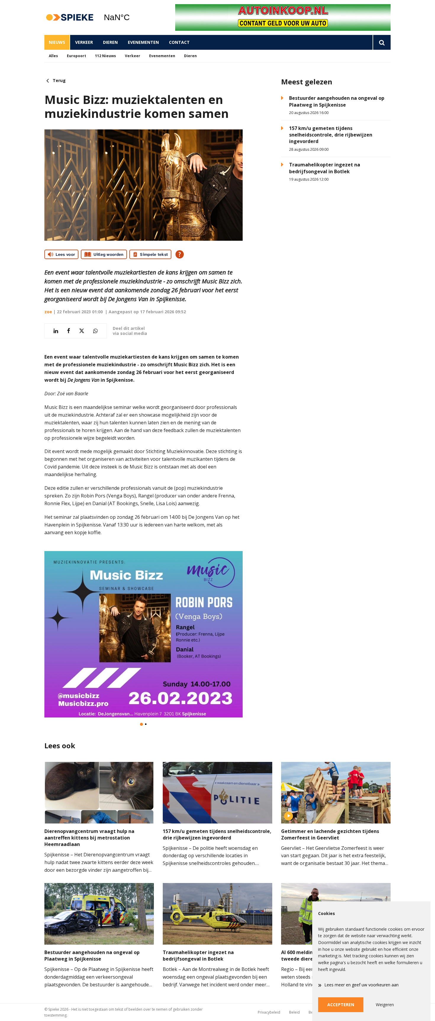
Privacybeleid (269, 1012)
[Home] (69, 17)
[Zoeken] (382, 42)
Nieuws (57, 42)
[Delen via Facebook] (68, 331)
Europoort (76, 55)
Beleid (294, 1012)
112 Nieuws (105, 55)
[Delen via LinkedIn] (55, 331)
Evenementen (143, 42)
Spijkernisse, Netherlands (132, 17)
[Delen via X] (82, 331)
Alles (53, 55)
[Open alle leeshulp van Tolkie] (179, 254)
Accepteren (340, 1004)
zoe (48, 311)
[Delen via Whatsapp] (95, 331)
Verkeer (84, 42)
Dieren (110, 42)
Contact (179, 42)
